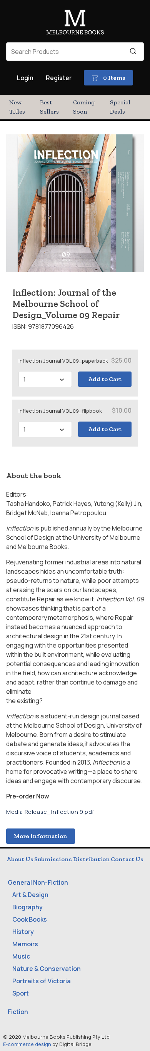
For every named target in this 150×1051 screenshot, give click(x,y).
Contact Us (127, 859)
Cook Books (29, 919)
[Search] (133, 51)
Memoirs (25, 944)
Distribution (91, 859)
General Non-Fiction (38, 882)
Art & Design (30, 894)
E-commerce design (27, 1044)
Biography (27, 907)
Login (25, 78)
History (23, 931)
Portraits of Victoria (41, 981)
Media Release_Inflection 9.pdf (50, 811)
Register (59, 78)
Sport (20, 993)
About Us (20, 859)
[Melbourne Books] (75, 23)
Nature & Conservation (46, 968)
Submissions (53, 859)
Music (21, 956)
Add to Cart (105, 379)
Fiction (18, 1011)
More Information (40, 836)
